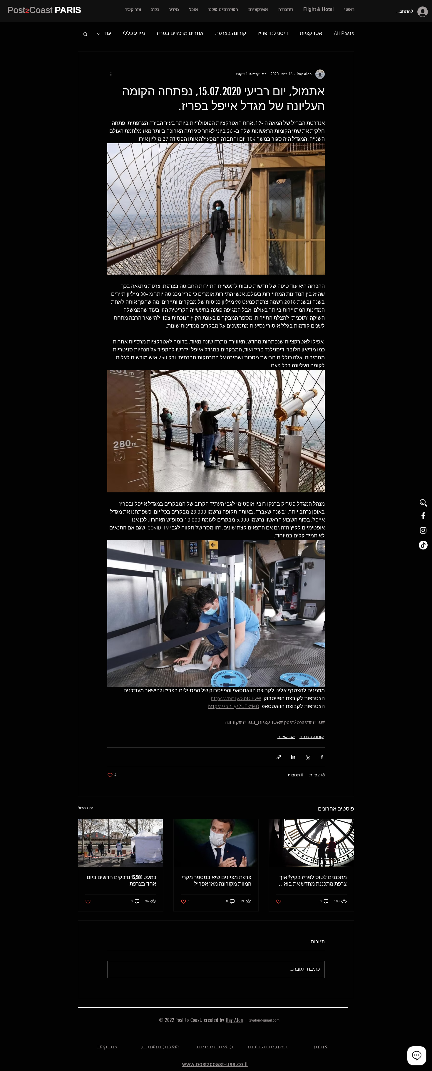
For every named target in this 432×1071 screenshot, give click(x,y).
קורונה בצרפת (230, 34)
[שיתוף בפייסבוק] (322, 757)
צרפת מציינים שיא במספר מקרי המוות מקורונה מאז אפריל (216, 880)
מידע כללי (134, 34)
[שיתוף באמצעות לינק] (279, 757)
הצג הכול (85, 808)
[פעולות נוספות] (110, 74)
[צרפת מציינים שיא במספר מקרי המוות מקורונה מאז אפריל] (216, 843)
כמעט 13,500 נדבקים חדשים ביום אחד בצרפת (121, 880)
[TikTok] (423, 545)
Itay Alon (234, 1020)
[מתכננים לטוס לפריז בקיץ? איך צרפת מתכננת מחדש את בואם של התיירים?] (311, 843)
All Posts (344, 34)
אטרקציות (311, 34)
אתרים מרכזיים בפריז (180, 34)
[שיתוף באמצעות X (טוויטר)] (307, 757)
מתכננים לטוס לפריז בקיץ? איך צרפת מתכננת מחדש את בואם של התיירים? (313, 880)
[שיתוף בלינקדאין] (293, 757)
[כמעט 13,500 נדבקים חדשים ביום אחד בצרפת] (120, 843)
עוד (107, 34)
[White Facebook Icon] (423, 515)
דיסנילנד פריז (273, 34)
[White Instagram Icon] (423, 530)
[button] (223, 10)
